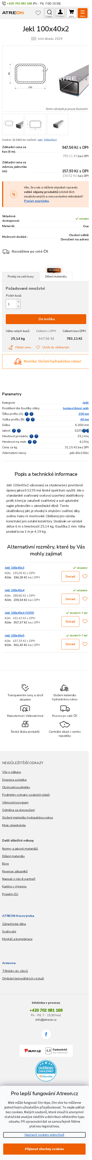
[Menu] (83, 13)
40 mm (85, 419)
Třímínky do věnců (15, 971)
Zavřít (25, 270)
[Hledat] (49, 13)
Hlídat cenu (23, 347)
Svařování (9, 931)
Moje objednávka (14, 825)
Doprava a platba (14, 780)
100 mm (84, 414)
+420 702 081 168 (46, 1010)
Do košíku (47, 319)
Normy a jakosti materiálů (20, 848)
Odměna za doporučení (18, 810)
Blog (5, 863)
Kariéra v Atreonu (14, 886)
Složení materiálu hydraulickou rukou (27, 817)
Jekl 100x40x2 (47, 140)
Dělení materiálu (13, 856)
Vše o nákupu (11, 772)
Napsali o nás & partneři (18, 879)
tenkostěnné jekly (76, 408)
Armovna (9, 963)
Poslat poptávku (36, 201)
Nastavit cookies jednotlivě (44, 1135)
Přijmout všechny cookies (44, 1149)
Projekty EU (10, 894)
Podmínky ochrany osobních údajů (25, 795)
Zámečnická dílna (14, 924)
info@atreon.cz (46, 1019)
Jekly (86, 402)
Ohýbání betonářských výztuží (23, 978)
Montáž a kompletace (17, 939)
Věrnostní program (15, 802)
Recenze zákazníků (15, 871)
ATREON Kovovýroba (18, 916)
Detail (70, 576)
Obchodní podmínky (16, 787)
